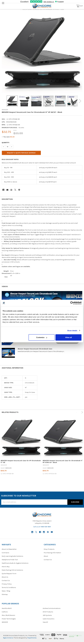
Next (80, 101)
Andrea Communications (51, 608)
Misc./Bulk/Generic (8, 615)
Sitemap (5, 594)
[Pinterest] (19, 189)
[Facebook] (3, 189)
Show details (72, 330)
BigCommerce (8, 638)
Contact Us (6, 580)
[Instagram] (44, 532)
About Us (5, 577)
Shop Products (49, 549)
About (46, 556)
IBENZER (5, 622)
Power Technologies (9, 619)
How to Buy (6, 567)
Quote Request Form (9, 573)
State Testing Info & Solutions (12, 570)
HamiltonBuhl (7, 608)
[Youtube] (51, 532)
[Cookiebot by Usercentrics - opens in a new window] (71, 303)
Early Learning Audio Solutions (12, 556)
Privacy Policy (7, 584)
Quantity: (6, 143)
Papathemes (32, 638)
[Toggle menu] (3, 3)
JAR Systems (47, 615)
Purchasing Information (52, 553)
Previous (4, 101)
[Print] (11, 189)
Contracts (5, 553)
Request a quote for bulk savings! (21, 153)
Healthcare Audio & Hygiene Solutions (15, 563)
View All (45, 622)
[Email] (7, 189)
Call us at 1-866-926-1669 (42, 527)
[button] (75, 636)
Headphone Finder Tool (10, 560)
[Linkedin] (32, 532)
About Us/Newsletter (9, 549)
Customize (40, 337)
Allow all (68, 337)
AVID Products (48, 612)
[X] (15, 189)
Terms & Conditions (9, 587)
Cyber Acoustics (48, 619)
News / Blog (6, 591)
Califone (5, 612)
